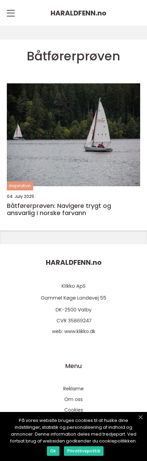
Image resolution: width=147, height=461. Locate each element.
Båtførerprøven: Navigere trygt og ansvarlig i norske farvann (59, 209)
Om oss (73, 399)
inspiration (20, 186)
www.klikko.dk (79, 331)
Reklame (73, 388)
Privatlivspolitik (83, 451)
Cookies (73, 409)
